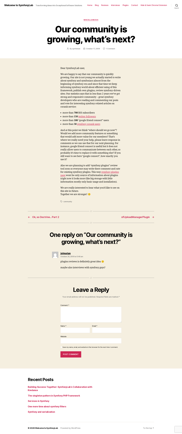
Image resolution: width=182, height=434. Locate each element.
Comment (64, 305)
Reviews (104, 5)
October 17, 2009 (93, 49)
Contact (134, 5)
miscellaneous (91, 20)
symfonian (76, 49)
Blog (97, 5)
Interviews (115, 5)
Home (89, 5)
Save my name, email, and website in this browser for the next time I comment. (90, 347)
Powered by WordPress (70, 428)
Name (63, 326)
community (67, 202)
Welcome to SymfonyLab (18, 5)
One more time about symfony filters (47, 406)
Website (63, 336)
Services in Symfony (38, 401)
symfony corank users (88, 124)
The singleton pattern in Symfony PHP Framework (54, 395)
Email (94, 326)
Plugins (126, 5)
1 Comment (110, 49)
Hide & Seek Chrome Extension (154, 5)
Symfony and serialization (41, 412)
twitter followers (87, 116)
